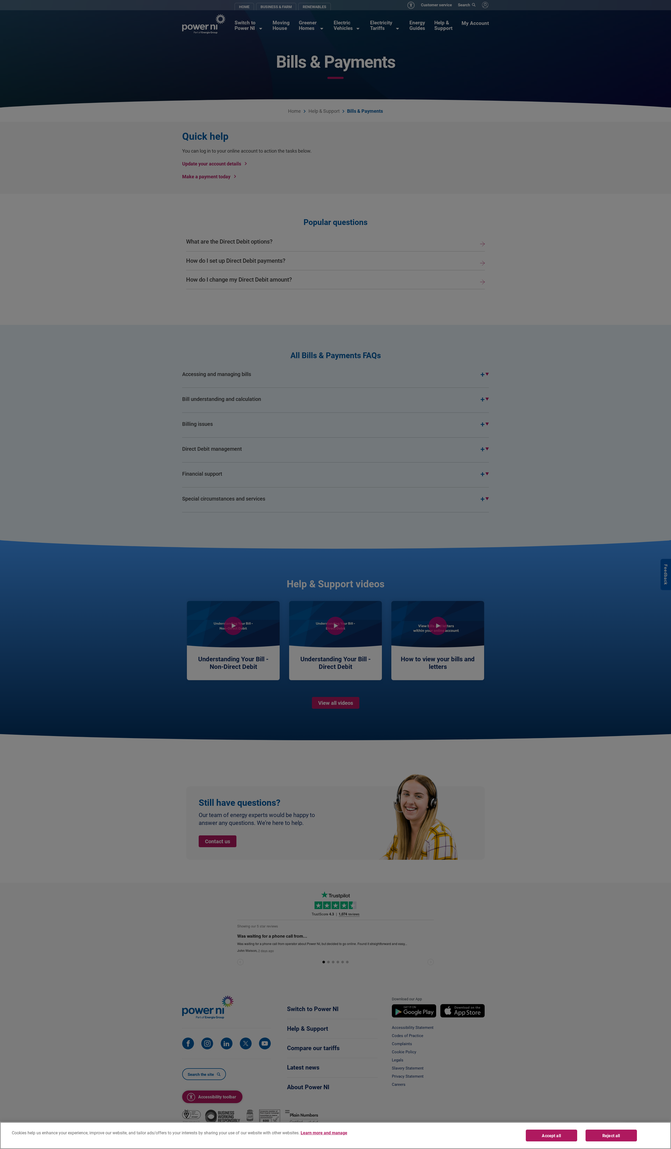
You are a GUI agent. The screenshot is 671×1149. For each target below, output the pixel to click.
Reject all (611, 1135)
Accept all (551, 1135)
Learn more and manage (324, 1132)
